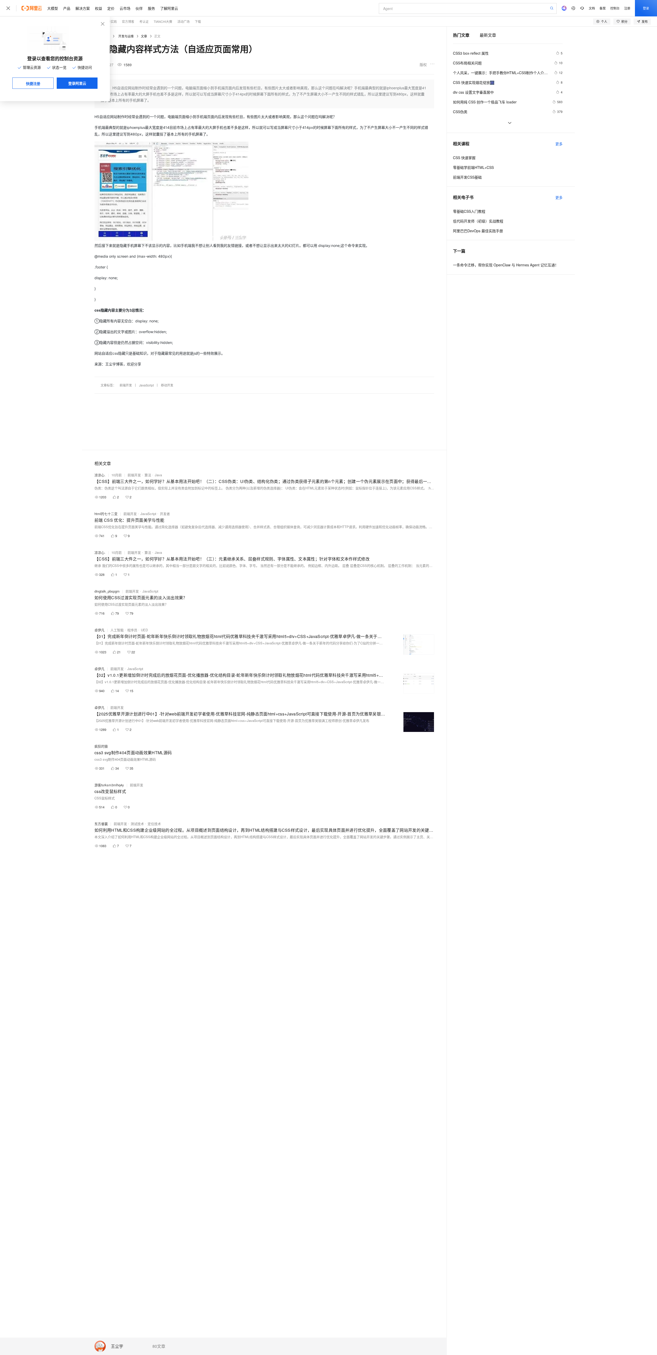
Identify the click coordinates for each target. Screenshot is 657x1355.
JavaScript (146, 385)
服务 (151, 8)
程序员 (132, 629)
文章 (144, 36)
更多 (559, 143)
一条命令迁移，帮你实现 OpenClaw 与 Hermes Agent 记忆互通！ (505, 264)
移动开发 (167, 385)
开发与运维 (126, 36)
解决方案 (82, 8)
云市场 (125, 8)
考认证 (144, 21)
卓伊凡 (99, 629)
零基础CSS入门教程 (469, 211)
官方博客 (128, 21)
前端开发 (126, 385)
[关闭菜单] (8, 8)
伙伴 (139, 8)
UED (144, 629)
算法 (147, 474)
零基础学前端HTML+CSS (473, 167)
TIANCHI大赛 (163, 21)
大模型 (52, 8)
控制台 (615, 8)
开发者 (165, 513)
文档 (592, 8)
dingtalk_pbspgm (107, 591)
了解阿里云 (169, 8)
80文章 (158, 1346)
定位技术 (154, 823)
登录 (646, 8)
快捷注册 (33, 83)
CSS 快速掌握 (464, 157)
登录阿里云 (77, 83)
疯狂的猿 (101, 746)
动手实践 (110, 21)
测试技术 (137, 823)
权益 (98, 8)
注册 (627, 8)
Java (158, 474)
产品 (66, 8)
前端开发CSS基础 (467, 177)
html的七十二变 (106, 513)
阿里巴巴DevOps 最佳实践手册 (478, 230)
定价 (110, 8)
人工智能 (117, 629)
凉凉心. (99, 474)
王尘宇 (117, 1346)
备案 (603, 8)
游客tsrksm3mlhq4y (109, 784)
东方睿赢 (101, 823)
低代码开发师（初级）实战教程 (478, 221)
